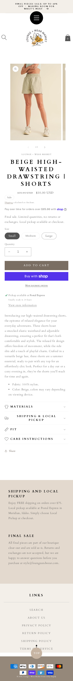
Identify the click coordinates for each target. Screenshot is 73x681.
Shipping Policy (36, 641)
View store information (22, 305)
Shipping (9, 202)
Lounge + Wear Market (32, 677)
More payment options (36, 285)
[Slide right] (45, 147)
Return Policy (36, 633)
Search (36, 610)
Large (49, 236)
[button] (4, 37)
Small (12, 236)
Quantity (10, 244)
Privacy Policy (36, 625)
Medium (32, 236)
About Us (36, 618)
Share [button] (12, 451)
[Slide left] (28, 147)
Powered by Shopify (48, 677)
